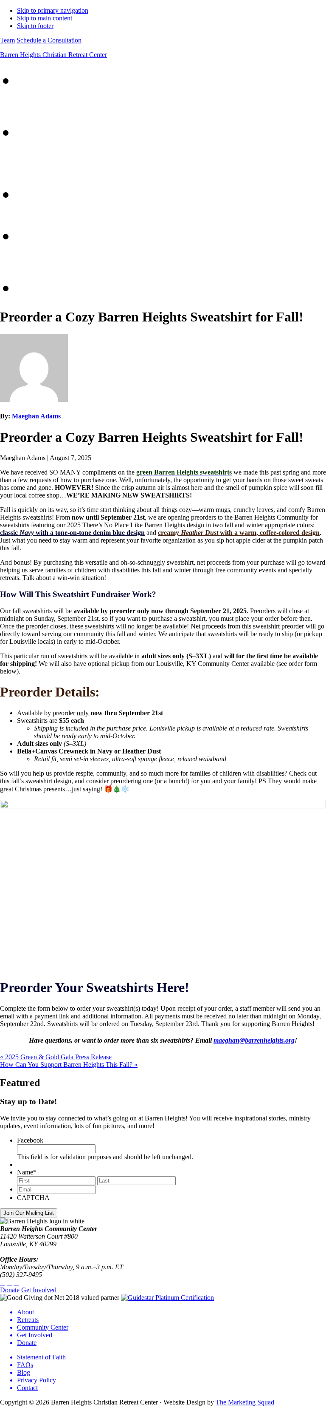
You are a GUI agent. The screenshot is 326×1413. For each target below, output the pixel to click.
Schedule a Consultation (49, 40)
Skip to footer (35, 25)
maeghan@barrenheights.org (254, 1040)
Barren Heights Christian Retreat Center (53, 54)
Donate (10, 1290)
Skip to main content (44, 18)
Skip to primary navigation (52, 10)
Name (27, 1172)
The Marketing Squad (245, 1402)
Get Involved (38, 1290)
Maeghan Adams (36, 416)
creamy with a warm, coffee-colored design (239, 532)
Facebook (30, 1140)
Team (7, 40)
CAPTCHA (33, 1197)
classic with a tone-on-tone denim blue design (72, 532)
